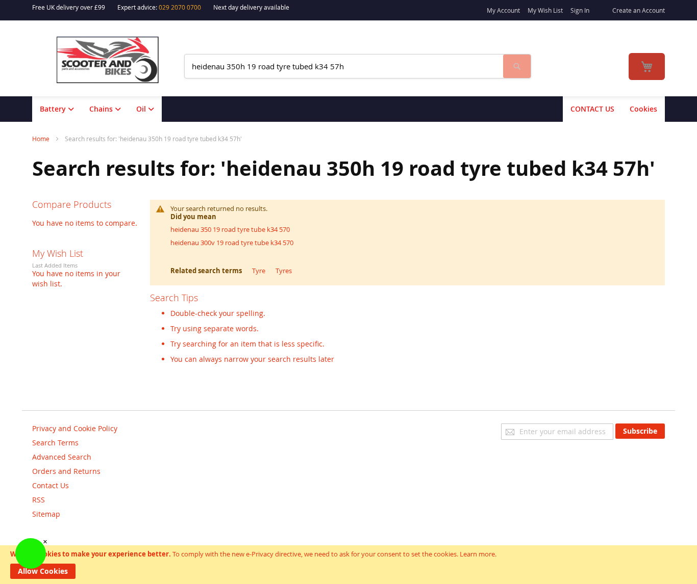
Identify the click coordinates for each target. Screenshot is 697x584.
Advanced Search (61, 457)
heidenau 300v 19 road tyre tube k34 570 (231, 242)
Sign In (579, 10)
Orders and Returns (66, 471)
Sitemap (46, 514)
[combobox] (344, 66)
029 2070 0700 (180, 7)
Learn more (477, 554)
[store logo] (114, 60)
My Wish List (545, 10)
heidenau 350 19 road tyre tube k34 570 (230, 229)
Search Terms (55, 442)
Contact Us (50, 485)
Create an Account (638, 10)
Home (41, 139)
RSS (38, 500)
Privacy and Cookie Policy (74, 428)
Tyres (284, 270)
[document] (348, 564)
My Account (503, 10)
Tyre (258, 270)
